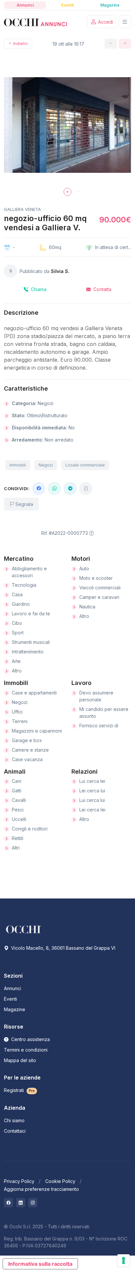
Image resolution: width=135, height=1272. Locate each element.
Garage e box (27, 740)
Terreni (20, 721)
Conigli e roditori (30, 828)
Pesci (18, 809)
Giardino (21, 604)
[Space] (23, 928)
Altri (16, 848)
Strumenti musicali (31, 642)
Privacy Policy (19, 1181)
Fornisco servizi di (98, 725)
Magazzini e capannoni (37, 731)
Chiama (38, 289)
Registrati (19, 1090)
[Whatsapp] (54, 488)
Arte (16, 661)
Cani (16, 781)
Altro (17, 670)
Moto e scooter (96, 578)
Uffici (17, 712)
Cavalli (19, 800)
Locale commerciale (85, 465)
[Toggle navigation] (125, 21)
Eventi (10, 999)
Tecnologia (24, 585)
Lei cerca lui (92, 790)
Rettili (17, 838)
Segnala (23, 504)
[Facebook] (38, 488)
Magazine (14, 1009)
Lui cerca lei (92, 781)
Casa (17, 594)
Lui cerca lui (92, 800)
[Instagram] (32, 1202)
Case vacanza (27, 759)
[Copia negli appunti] (85, 488)
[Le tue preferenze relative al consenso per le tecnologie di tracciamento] (123, 1260)
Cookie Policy (60, 1181)
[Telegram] (70, 488)
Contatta (101, 289)
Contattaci (15, 1131)
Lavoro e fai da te (31, 613)
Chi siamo (14, 1120)
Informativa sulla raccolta (40, 1264)
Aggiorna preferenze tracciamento (41, 1189)
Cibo (17, 623)
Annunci (12, 988)
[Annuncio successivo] (125, 44)
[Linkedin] (20, 1202)
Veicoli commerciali (100, 587)
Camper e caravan (99, 597)
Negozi (46, 465)
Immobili (18, 465)
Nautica (87, 606)
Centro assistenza (30, 1039)
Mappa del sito (20, 1060)
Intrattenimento (28, 651)
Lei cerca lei (92, 809)
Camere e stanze (30, 750)
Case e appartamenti (34, 692)
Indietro (20, 43)
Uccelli (19, 819)
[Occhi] (35, 22)
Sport (18, 632)
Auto (84, 568)
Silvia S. (60, 271)
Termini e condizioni (26, 1050)
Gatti (16, 790)
